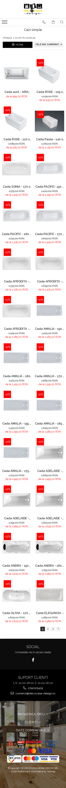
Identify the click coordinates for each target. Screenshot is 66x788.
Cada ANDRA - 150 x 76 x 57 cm (16, 565)
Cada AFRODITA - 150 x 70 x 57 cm (16, 329)
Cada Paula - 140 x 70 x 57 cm (49, 139)
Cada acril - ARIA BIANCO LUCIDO (16, 92)
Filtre (19, 44)
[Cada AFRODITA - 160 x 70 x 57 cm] (16, 263)
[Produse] (5, 23)
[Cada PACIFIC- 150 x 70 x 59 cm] (49, 168)
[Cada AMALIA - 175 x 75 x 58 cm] (16, 452)
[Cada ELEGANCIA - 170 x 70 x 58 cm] (49, 594)
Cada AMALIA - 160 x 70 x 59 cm (16, 376)
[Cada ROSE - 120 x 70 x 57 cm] (16, 121)
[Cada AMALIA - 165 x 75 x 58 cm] (49, 405)
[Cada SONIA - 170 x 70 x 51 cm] (16, 168)
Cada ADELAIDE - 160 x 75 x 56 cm (16, 518)
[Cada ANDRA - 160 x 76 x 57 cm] (49, 547)
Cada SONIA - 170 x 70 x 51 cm (16, 186)
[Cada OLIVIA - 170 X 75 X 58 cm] (16, 594)
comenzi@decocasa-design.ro (35, 693)
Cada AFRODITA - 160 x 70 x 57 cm (16, 281)
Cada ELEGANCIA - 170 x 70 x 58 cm (49, 613)
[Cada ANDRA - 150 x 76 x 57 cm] (16, 547)
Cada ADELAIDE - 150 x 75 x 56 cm (49, 471)
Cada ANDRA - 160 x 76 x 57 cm (49, 565)
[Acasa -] (33, 9)
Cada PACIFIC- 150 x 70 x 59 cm (49, 186)
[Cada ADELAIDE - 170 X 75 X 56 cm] (49, 500)
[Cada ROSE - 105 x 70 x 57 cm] (49, 73)
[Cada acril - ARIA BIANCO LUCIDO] (16, 73)
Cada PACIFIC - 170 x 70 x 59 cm (49, 234)
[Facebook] (33, 660)
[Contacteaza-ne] (44, 22)
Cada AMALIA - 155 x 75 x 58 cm (16, 423)
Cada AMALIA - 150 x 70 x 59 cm (49, 329)
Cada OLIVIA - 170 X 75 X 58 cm (16, 613)
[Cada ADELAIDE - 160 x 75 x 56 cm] (16, 500)
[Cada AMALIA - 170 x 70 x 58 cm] (49, 358)
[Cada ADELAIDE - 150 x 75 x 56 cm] (49, 452)
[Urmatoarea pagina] (58, 629)
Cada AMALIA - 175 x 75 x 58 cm (16, 471)
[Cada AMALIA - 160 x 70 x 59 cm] (16, 358)
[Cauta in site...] (62, 22)
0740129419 (35, 688)
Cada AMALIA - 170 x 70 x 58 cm (49, 376)
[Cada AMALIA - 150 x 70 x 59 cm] (49, 310)
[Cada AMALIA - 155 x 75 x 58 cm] (16, 405)
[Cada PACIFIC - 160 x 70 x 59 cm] (16, 215)
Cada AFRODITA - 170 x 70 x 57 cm (49, 281)
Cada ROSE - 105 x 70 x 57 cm (49, 92)
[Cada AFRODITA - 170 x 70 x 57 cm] (49, 263)
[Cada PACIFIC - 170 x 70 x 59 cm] (49, 215)
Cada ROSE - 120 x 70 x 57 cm (16, 139)
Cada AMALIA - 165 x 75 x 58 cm (49, 423)
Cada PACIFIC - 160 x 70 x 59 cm (16, 234)
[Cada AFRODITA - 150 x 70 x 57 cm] (16, 310)
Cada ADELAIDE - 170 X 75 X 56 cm (49, 518)
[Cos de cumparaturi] (53, 22)
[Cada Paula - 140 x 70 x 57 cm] (49, 121)
